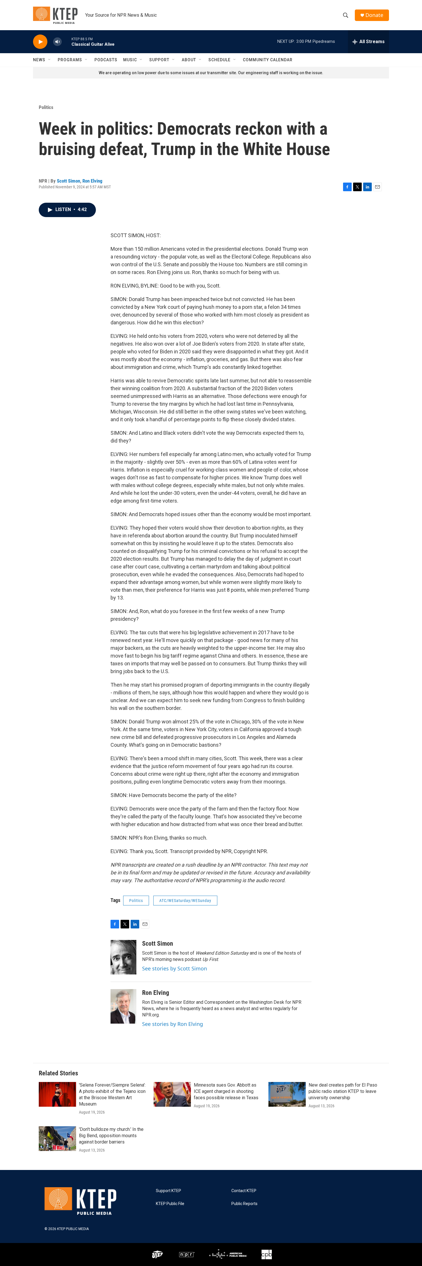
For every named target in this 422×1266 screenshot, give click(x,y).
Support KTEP (168, 1191)
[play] (40, 42)
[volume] (57, 41)
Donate (374, 15)
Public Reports (244, 1204)
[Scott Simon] (123, 957)
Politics (46, 107)
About (189, 60)
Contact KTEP (243, 1191)
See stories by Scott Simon (174, 968)
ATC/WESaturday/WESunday (185, 900)
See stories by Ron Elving (172, 1023)
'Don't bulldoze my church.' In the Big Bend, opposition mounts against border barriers (111, 1136)
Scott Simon (68, 181)
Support (159, 60)
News (39, 60)
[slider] (66, 42)
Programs (70, 60)
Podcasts (105, 60)
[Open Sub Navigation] (49, 60)
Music (130, 60)
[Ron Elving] (123, 1006)
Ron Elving (92, 181)
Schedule (219, 60)
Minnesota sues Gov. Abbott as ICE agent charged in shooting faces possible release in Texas (226, 1091)
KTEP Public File (170, 1204)
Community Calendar (268, 60)
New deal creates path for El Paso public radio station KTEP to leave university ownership (343, 1091)
